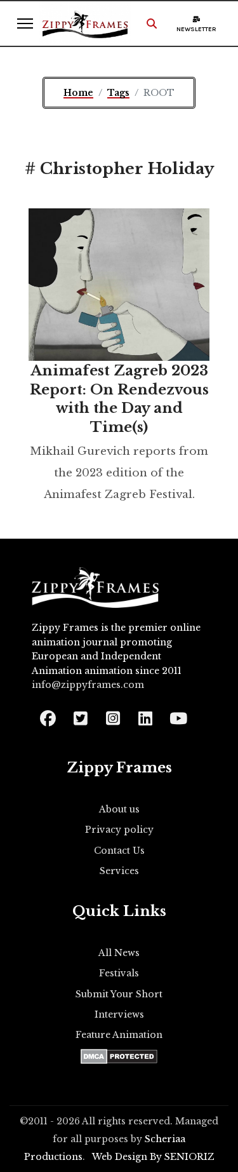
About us (119, 809)
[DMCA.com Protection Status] (119, 1056)
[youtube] (177, 714)
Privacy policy (119, 829)
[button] (152, 23)
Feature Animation (119, 1035)
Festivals (119, 973)
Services (119, 871)
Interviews (119, 1014)
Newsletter (196, 29)
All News (119, 953)
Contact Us (119, 850)
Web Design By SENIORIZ (153, 1156)
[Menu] (25, 23)
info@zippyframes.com (88, 684)
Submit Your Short (119, 994)
